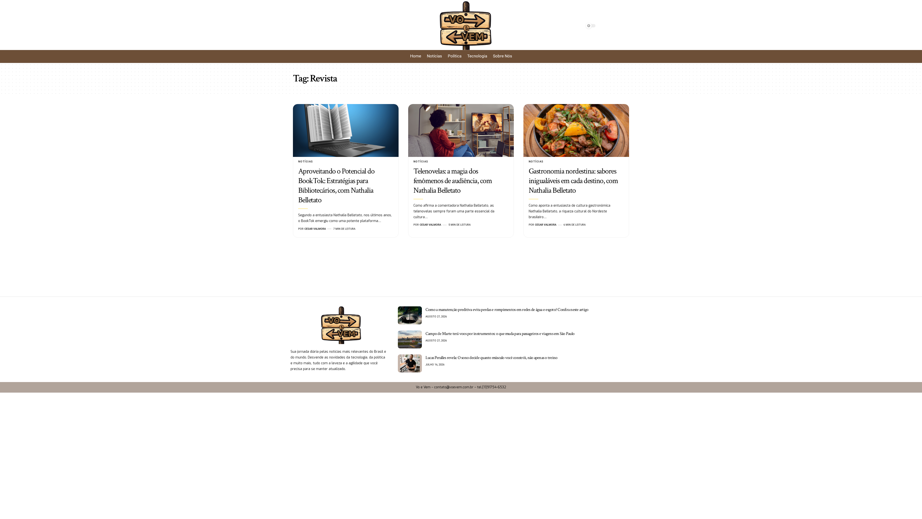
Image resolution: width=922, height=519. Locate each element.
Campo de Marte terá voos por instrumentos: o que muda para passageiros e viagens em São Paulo (499, 333)
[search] (358, 25)
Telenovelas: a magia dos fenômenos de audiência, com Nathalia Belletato (452, 180)
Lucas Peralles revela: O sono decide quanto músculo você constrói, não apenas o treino (491, 357)
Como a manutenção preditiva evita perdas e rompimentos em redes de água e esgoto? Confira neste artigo (506, 309)
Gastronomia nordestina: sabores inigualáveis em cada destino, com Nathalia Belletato (573, 180)
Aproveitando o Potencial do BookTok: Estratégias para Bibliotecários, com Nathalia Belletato (336, 185)
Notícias (305, 161)
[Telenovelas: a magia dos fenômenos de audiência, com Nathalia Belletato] (461, 130)
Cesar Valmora (315, 228)
